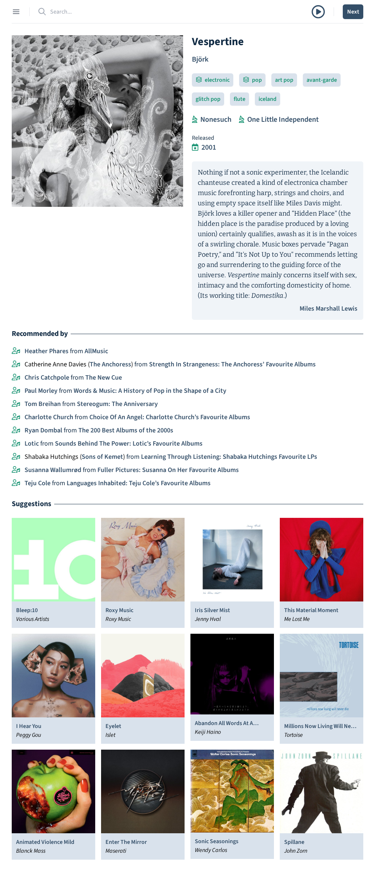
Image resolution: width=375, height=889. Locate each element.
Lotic (32, 443)
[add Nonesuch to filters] (194, 119)
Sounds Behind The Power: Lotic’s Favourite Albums (129, 443)
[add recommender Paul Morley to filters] (16, 391)
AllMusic (96, 351)
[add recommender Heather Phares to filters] (16, 351)
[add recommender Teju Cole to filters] (16, 483)
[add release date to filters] (195, 147)
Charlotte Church (49, 417)
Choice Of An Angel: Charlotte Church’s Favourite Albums (169, 417)
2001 (208, 147)
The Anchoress (110, 364)
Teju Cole (38, 483)
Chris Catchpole (47, 377)
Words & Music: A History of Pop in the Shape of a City (150, 390)
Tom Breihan (43, 404)
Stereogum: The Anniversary (117, 404)
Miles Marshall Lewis (328, 308)
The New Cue (103, 377)
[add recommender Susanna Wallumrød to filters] (16, 470)
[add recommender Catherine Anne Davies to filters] (16, 364)
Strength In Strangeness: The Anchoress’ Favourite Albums (232, 364)
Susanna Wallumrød (53, 470)
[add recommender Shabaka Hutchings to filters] (16, 457)
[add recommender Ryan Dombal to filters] (16, 430)
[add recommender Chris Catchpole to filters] (16, 378)
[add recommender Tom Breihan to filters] (16, 404)
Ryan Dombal (43, 430)
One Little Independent (283, 119)
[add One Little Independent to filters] (241, 119)
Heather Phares (46, 351)
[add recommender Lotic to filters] (16, 444)
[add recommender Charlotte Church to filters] (16, 417)
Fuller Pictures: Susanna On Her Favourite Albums (168, 470)
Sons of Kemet (102, 456)
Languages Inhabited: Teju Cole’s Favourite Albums (139, 483)
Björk (200, 59)
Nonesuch (215, 119)
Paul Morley (41, 390)
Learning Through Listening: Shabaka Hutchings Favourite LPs (229, 456)
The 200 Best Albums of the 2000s (125, 430)
